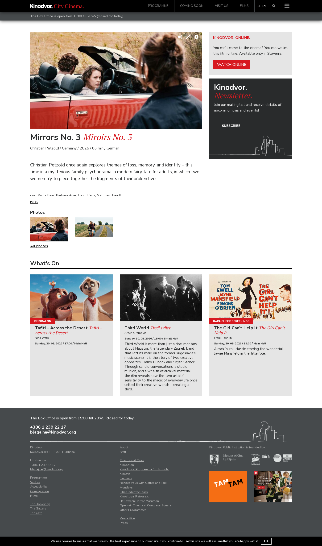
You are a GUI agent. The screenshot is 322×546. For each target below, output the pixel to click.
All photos (39, 246)
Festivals (126, 478)
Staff (123, 452)
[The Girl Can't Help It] (250, 297)
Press (124, 523)
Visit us (221, 6)
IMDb (34, 202)
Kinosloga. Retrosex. (134, 496)
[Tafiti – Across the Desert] (71, 297)
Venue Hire (127, 518)
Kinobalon (42, 321)
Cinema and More (132, 460)
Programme (158, 6)
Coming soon (191, 6)
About (124, 447)
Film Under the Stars (134, 492)
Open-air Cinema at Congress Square (145, 505)
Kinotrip (125, 474)
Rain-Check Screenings (231, 321)
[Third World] (161, 297)
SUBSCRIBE (231, 126)
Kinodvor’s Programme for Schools (144, 469)
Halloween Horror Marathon (139, 501)
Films (244, 6)
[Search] (273, 6)
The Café (36, 513)
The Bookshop (40, 504)
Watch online (231, 64)
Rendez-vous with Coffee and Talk (143, 483)
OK (266, 541)
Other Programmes (133, 510)
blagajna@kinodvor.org (53, 432)
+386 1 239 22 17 (48, 427)
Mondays (126, 487)
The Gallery (38, 508)
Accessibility (39, 486)
